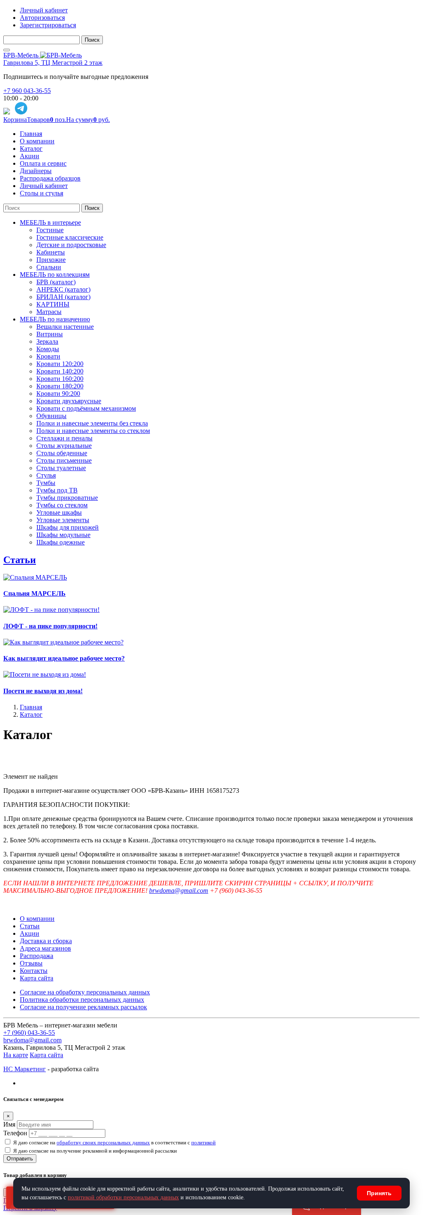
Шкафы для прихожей (67, 527)
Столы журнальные (64, 445)
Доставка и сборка (46, 940)
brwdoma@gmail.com (178, 890)
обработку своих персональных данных (103, 1142)
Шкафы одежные (60, 542)
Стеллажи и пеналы (64, 438)
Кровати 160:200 (59, 378)
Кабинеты (50, 252)
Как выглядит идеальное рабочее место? (64, 658)
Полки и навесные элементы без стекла (92, 423)
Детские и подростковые (71, 244)
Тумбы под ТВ (57, 490)
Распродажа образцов (50, 178)
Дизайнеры (36, 170)
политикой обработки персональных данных (123, 1197)
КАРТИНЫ (52, 304)
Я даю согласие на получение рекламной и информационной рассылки (95, 1151)
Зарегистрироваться (48, 25)
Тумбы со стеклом (62, 505)
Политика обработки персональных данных (82, 999)
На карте (15, 1054)
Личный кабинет (44, 10)
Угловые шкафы (59, 512)
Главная (31, 133)
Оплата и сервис (43, 163)
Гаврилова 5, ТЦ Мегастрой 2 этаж (52, 62)
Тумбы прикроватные (67, 497)
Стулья (46, 475)
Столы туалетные (61, 467)
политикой (203, 1142)
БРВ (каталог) (56, 281)
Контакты (34, 970)
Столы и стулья (41, 193)
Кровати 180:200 (59, 386)
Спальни (48, 267)
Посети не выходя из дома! (43, 690)
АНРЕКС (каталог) (63, 289)
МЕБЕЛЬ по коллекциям (55, 274)
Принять (379, 1193)
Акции (29, 155)
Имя (9, 1124)
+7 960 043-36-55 (27, 90)
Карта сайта (36, 978)
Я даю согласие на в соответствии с (114, 1142)
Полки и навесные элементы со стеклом (93, 430)
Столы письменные (64, 460)
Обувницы (51, 415)
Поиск (92, 40)
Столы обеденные (61, 453)
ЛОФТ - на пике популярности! (50, 626)
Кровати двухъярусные (68, 400)
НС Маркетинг (24, 1068)
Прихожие (51, 259)
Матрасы (49, 311)
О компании (37, 141)
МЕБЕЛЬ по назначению (55, 319)
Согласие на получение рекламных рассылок (83, 1007)
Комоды (47, 348)
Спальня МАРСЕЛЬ (34, 593)
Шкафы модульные (63, 534)
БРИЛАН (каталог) (63, 296)
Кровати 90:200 (58, 393)
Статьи (19, 559)
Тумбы (45, 482)
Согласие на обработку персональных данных (85, 992)
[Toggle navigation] (6, 50)
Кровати (48, 356)
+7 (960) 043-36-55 (29, 1032)
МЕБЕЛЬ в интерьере (50, 222)
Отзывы (31, 963)
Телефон (15, 1133)
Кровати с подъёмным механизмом (86, 408)
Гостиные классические (69, 237)
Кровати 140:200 (59, 371)
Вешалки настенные (65, 326)
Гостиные (50, 229)
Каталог (31, 148)
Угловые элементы (62, 519)
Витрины (49, 334)
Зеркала (47, 341)
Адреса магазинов (45, 948)
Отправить (20, 1159)
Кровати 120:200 (59, 363)
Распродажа (36, 955)
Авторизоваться (42, 17)
